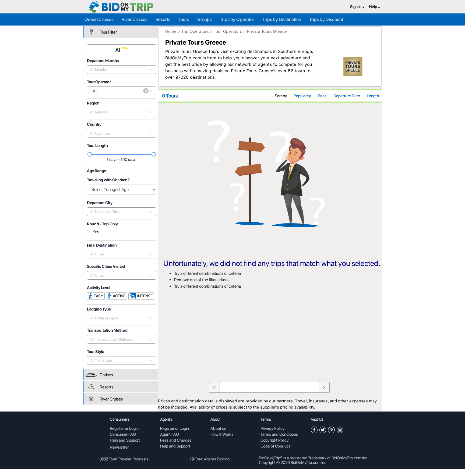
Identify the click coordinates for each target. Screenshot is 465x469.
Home (171, 31)
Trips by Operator (237, 19)
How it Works (221, 434)
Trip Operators (195, 31)
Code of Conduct (275, 446)
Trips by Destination (281, 19)
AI (118, 50)
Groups (204, 19)
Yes (96, 231)
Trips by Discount (326, 19)
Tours (183, 19)
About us (218, 429)
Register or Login (124, 429)
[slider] (89, 154)
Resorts (163, 19)
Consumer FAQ (123, 434)
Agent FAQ (169, 434)
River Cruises (134, 19)
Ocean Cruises (99, 19)
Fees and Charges (175, 440)
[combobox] (119, 69)
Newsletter (119, 447)
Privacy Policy (272, 429)
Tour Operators (228, 31)
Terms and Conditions (279, 434)
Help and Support (125, 440)
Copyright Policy (274, 440)
